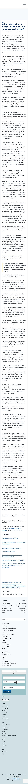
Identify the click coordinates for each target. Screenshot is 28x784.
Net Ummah (17, 780)
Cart (3, 754)
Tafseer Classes (6, 725)
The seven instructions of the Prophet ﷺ (13, 560)
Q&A (3, 22)
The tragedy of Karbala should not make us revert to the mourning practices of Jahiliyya (21, 606)
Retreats (4, 733)
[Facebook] (3, 700)
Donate (4, 717)
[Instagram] (5, 700)
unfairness (21, 594)
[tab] (14, 671)
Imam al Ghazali (6, 642)
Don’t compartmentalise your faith (11, 548)
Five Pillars (4, 636)
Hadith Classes (6, 727)
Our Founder (5, 708)
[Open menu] (24, 4)
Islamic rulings (5, 646)
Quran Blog (5, 661)
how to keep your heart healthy (10, 594)
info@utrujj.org (16, 778)
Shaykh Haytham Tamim (9, 31)
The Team (4, 710)
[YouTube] (8, 700)
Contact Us (5, 712)
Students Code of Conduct (9, 735)
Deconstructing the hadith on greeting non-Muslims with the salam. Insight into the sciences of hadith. (7, 606)
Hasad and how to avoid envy (10, 538)
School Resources (6, 665)
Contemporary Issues (7, 630)
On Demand (5, 729)
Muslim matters (6, 653)
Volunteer (4, 714)
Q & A (3, 741)
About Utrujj (5, 706)
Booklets (4, 626)
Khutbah (4, 648)
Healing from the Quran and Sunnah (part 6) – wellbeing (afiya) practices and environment (13, 565)
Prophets (4, 657)
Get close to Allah (6, 638)
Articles (4, 743)
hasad (9, 591)
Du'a (3, 632)
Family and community (8, 634)
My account (5, 752)
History (4, 640)
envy (4, 591)
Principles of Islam (6, 655)
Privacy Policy (5, 719)
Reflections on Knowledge (9, 663)
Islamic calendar (6, 644)
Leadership (5, 650)
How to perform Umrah (8, 551)
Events (3, 731)
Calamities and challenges (9, 628)
